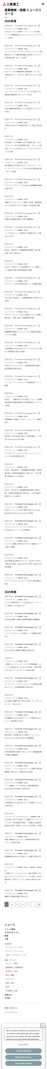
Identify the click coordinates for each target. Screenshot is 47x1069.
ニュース (10, 924)
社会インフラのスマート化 (16, 955)
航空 (7, 987)
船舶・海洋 (10, 983)
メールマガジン (11, 1012)
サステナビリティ (12, 932)
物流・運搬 (10, 975)
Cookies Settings (23, 1051)
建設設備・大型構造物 (14, 967)
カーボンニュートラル (14, 947)
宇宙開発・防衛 (11, 990)
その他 (7, 998)
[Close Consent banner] (43, 1026)
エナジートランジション (15, 951)
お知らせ (8, 994)
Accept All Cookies (23, 1063)
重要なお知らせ (11, 1008)
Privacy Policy (23, 1044)
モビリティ (10, 979)
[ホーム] (11, 4)
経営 (6, 935)
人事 (6, 939)
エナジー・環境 (11, 963)
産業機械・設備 (11, 971)
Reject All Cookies (23, 1057)
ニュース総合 (10, 929)
